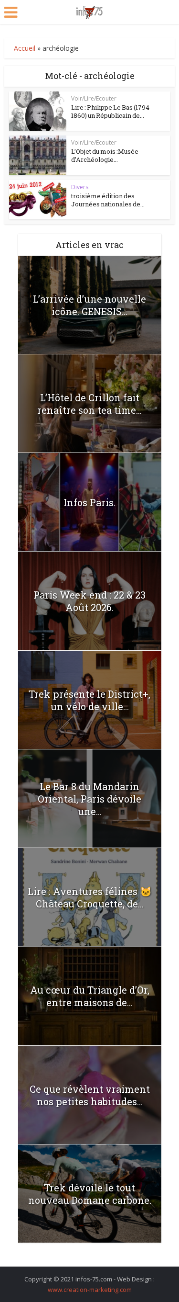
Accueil (24, 48)
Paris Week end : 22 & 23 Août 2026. (89, 601)
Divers (79, 187)
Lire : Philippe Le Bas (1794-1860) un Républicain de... (111, 111)
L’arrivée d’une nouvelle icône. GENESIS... (89, 305)
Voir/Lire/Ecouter (93, 98)
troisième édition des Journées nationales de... (108, 200)
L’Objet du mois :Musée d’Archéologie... (104, 155)
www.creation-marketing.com (90, 1289)
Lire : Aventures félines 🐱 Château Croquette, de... (90, 897)
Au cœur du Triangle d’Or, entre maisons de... (89, 996)
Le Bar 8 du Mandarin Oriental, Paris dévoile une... (89, 798)
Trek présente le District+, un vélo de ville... (89, 700)
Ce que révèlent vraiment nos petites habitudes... (90, 1095)
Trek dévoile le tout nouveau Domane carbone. (89, 1193)
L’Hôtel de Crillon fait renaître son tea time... (89, 403)
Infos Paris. (89, 502)
